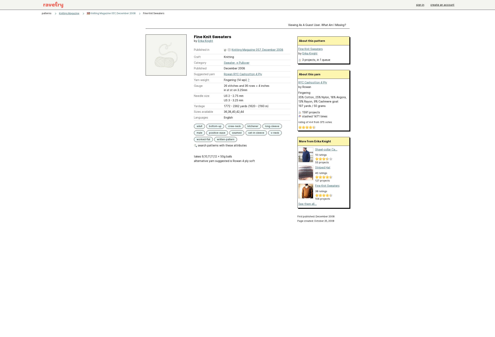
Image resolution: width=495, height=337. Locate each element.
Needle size (201, 95)
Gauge (198, 85)
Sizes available (203, 111)
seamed (237, 132)
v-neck (275, 132)
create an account (442, 4)
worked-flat (203, 139)
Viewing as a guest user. (317, 25)
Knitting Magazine (69, 13)
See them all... (307, 203)
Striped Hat (322, 167)
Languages (201, 117)
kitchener (253, 126)
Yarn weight (201, 80)
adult (199, 126)
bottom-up (215, 126)
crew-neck (234, 126)
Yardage (199, 106)
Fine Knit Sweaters (310, 49)
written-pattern (225, 139)
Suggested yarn (204, 74)
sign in (420, 4)
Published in (201, 49)
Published (200, 68)
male (199, 132)
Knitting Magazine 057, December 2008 (113, 13)
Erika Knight (205, 40)
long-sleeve (272, 126)
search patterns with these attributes (222, 145)
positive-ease (217, 132)
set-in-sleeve (256, 132)
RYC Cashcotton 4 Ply (312, 82)
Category (200, 62)
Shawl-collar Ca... (326, 149)
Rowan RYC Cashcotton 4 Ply (243, 74)
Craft (197, 56)
